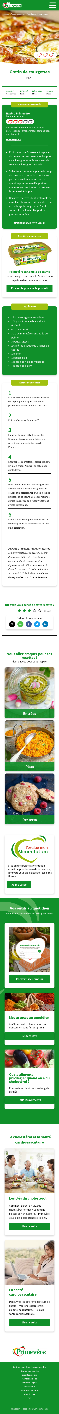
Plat (28, 14)
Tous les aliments (29, 1100)
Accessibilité (29, 1386)
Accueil (7, 14)
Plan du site (29, 1394)
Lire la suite (29, 1226)
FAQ (29, 1398)
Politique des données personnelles (29, 1367)
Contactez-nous (29, 1378)
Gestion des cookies (29, 1371)
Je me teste (18, 885)
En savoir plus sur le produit (29, 288)
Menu (53, 5)
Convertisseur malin (29, 979)
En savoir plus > (13, 139)
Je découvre (29, 1036)
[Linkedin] (46, 624)
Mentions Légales (29, 1382)
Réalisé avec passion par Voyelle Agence (29, 1408)
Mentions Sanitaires (29, 1390)
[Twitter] (38, 624)
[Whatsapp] (21, 624)
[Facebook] (29, 624)
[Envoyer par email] (13, 624)
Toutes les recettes (18, 14)
